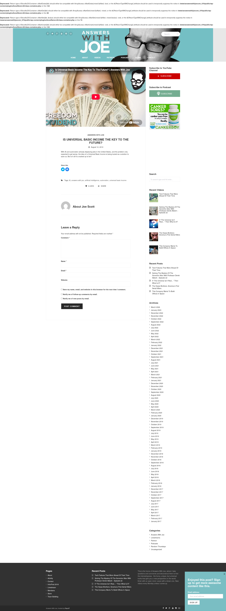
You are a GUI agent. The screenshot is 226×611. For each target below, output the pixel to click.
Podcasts (154, 543)
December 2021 (157, 348)
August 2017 (155, 501)
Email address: (194, 592)
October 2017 (156, 495)
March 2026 (155, 307)
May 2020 (154, 404)
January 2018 (156, 486)
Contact (151, 57)
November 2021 (157, 351)
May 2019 (154, 439)
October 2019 (156, 424)
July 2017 (154, 503)
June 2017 (155, 506)
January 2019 (156, 451)
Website (64, 280)
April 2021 (155, 371)
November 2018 (157, 457)
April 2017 (155, 512)
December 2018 (157, 454)
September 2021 (157, 357)
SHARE (103, 186)
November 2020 (157, 386)
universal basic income (117, 180)
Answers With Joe (95, 135)
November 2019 (157, 421)
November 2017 (157, 492)
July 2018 (154, 468)
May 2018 (154, 474)
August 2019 (155, 430)
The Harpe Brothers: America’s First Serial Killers (165, 287)
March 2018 (155, 480)
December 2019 (157, 418)
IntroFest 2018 (53, 584)
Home (73, 57)
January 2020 (156, 415)
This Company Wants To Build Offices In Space (163, 292)
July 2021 (154, 363)
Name (64, 261)
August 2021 (155, 360)
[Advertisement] (167, 151)
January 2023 (156, 310)
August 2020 (155, 395)
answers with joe (77, 180)
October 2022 (156, 319)
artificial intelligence (92, 180)
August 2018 (155, 465)
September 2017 (157, 498)
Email (63, 270)
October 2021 (156, 354)
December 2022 (157, 313)
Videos (97, 57)
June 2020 (155, 401)
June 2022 (155, 330)
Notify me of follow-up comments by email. (80, 294)
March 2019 (155, 445)
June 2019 (155, 436)
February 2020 (156, 412)
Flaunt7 (67, 608)
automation (104, 180)
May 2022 (154, 333)
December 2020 (157, 383)
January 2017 (156, 521)
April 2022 (155, 336)
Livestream (52, 587)
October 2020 (156, 389)
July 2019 (154, 433)
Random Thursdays (158, 546)
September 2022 (157, 322)
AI (70, 180)
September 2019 (157, 427)
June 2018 (155, 471)
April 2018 (155, 477)
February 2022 (156, 342)
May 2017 (154, 509)
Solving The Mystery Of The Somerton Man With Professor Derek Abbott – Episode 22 (166, 275)
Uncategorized (156, 549)
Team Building (53, 596)
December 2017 (157, 489)
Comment (65, 238)
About (85, 57)
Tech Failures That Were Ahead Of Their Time (165, 269)
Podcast (125, 57)
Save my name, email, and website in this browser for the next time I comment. (94, 289)
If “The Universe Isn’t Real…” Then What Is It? (165, 281)
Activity (50, 578)
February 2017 (156, 518)
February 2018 (156, 483)
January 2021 (156, 380)
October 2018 (156, 459)
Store (138, 57)
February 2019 (156, 448)
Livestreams (155, 537)
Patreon (111, 57)
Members (51, 590)
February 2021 (156, 377)
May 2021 (154, 368)
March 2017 (155, 515)
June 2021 (155, 366)
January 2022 (156, 345)
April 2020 (155, 407)
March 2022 (155, 339)
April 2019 (155, 442)
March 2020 (155, 410)
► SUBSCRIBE (165, 76)
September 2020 (157, 392)
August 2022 (155, 325)
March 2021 (155, 374)
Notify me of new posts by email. (76, 298)
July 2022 (154, 327)
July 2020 (154, 398)
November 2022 (157, 316)
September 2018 (157, 462)
